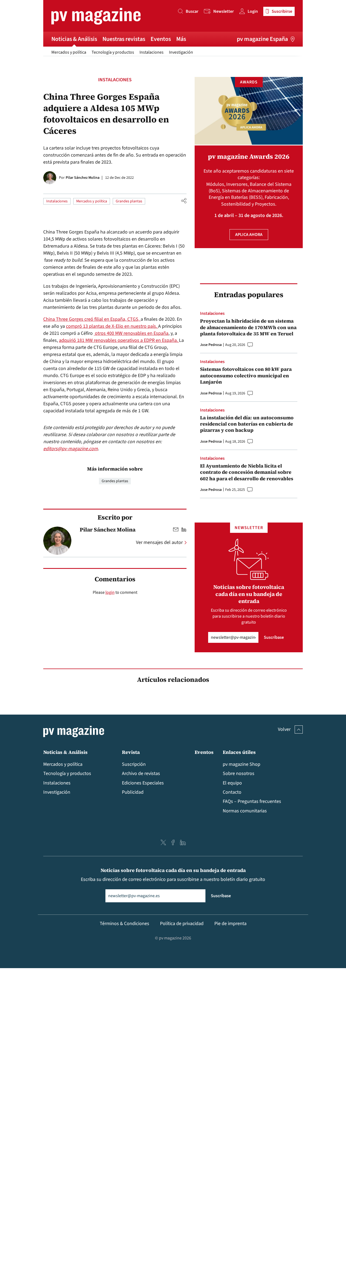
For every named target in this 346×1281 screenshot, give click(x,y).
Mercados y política (68, 52)
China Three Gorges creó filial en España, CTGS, (92, 319)
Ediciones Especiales (143, 783)
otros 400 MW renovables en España (131, 333)
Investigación (181, 52)
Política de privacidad (182, 923)
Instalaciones (151, 52)
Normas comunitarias (245, 810)
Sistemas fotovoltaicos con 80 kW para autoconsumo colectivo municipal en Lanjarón (246, 375)
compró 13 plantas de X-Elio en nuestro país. (112, 326)
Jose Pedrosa (211, 345)
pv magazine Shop (241, 764)
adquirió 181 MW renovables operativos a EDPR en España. (119, 340)
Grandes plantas (129, 201)
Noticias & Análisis (74, 39)
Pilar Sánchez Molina (82, 177)
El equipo (232, 783)
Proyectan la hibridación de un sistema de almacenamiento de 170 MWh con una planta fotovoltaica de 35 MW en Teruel (248, 327)
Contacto (232, 792)
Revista (131, 752)
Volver (284, 729)
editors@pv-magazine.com (70, 448)
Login (253, 11)
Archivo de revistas (141, 773)
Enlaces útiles (239, 752)
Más (181, 39)
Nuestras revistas (123, 39)
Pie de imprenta (230, 923)
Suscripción (134, 764)
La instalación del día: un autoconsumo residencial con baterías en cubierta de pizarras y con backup (247, 423)
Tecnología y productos (113, 52)
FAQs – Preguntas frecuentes (252, 801)
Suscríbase (274, 637)
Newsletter (223, 11)
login (110, 592)
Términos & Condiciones (124, 923)
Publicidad (133, 792)
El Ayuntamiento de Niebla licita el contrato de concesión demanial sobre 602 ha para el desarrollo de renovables (246, 472)
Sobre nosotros (238, 773)
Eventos (161, 39)
